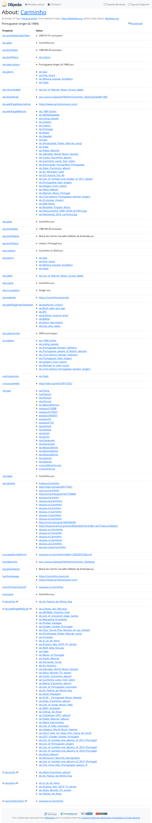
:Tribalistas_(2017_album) (55, 715)
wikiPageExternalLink (16, 104)
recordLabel (11, 89)
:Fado (44, 82)
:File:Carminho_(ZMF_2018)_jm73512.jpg (63, 210)
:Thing (44, 390)
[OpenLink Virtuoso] (50, 813)
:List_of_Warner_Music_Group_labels (61, 89)
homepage (10, 576)
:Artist (44, 433)
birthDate (10, 50)
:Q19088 (47, 408)
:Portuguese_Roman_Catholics (58, 347)
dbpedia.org (112, 18)
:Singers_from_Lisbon (53, 186)
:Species (45, 458)
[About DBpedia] (12, 4)
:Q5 (45, 419)
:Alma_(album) (48, 189)
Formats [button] (55, 4)
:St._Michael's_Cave (51, 171)
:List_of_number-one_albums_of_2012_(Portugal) (68, 740)
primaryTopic (14, 801)
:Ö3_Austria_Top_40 (51, 175)
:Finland (45, 122)
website (9, 297)
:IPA (42, 311)
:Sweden (45, 136)
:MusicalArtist (48, 447)
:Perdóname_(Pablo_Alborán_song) (60, 143)
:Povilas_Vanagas (50, 623)
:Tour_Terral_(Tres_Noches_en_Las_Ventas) (64, 630)
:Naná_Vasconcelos (51, 722)
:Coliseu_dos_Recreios (53, 608)
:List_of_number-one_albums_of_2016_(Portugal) (68, 750)
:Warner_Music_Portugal (54, 193)
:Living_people (48, 118)
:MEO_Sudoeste (49, 708)
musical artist (29, 18)
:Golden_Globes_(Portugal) (55, 626)
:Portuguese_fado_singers (55, 182)
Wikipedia (50, 817)
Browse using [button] (35, 4)
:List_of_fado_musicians (54, 726)
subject (8, 340)
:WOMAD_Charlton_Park (54, 612)
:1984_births (47, 111)
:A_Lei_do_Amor (49, 640)
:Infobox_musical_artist (53, 315)
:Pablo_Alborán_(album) (54, 718)
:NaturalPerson (49, 405)
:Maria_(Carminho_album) (55, 683)
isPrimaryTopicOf (14, 587)
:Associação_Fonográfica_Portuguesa (61, 164)
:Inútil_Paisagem (50, 694)
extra (10, 783)
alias (7, 42)
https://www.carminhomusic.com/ (58, 104)
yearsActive (11, 333)
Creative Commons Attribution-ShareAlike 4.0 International (110, 817)
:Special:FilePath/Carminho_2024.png (67, 561)
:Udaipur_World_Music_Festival (58, 729)
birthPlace (10, 57)
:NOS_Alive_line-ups (51, 647)
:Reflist (44, 319)
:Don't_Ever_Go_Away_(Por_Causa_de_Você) (65, 733)
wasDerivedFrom (14, 554)
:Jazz (43, 71)
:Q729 (46, 422)
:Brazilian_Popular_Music (54, 207)
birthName (10, 236)
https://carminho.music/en (54, 297)
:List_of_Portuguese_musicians (58, 687)
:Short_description (51, 322)
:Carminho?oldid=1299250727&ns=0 (65, 554)
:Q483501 (48, 415)
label (7, 275)
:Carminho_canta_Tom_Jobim (57, 161)
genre (8, 71)
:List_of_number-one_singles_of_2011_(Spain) (66, 178)
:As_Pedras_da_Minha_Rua (55, 601)
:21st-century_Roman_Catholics (58, 354)
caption (8, 250)
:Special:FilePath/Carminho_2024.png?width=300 (73, 97)
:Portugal (46, 129)
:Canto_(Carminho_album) (55, 157)
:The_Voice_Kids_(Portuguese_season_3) (63, 765)
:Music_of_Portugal (51, 655)
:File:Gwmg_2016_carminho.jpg (58, 214)
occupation (11, 290)
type (6, 390)
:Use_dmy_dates (49, 326)
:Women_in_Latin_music (54, 365)
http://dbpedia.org (71, 18)
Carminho (33, 12)
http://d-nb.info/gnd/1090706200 (57, 522)
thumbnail (10, 97)
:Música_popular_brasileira (56, 78)
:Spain (44, 132)
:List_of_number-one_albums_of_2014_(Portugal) (68, 747)
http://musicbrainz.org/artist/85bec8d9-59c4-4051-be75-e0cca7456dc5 (78, 526)
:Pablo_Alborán (49, 150)
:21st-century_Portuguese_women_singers (64, 196)
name (7, 283)
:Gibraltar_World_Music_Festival (58, 154)
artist (10, 601)
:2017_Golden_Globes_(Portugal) (59, 736)
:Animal (45, 426)
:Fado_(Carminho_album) (54, 168)
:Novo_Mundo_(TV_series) (55, 672)
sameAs (10, 383)
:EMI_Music (47, 203)
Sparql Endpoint (139, 4)
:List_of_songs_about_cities (56, 704)
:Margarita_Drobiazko (53, 619)
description (11, 64)
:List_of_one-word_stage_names (58, 616)
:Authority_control (51, 304)
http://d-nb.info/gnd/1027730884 (57, 494)
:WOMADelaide (49, 115)
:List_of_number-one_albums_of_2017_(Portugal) (68, 761)
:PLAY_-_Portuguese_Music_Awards (60, 697)
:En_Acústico (47, 665)
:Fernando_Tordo (50, 662)
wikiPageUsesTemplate (17, 304)
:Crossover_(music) (51, 200)
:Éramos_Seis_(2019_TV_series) (58, 644)
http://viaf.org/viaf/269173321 (55, 383)
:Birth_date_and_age (52, 308)
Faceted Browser (116, 4)
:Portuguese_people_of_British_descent (63, 351)
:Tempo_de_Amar (50, 711)
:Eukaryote (47, 440)
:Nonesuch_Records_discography (59, 758)
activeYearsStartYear (16, 35)
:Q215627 (48, 412)
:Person (45, 394)
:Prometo (46, 637)
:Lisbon (44, 57)
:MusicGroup (50, 465)
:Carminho (49, 483)
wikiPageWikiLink (14, 111)
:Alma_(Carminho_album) (55, 772)
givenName (11, 569)
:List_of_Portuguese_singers (56, 743)
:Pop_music (47, 75)
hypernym (10, 376)
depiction (9, 561)
